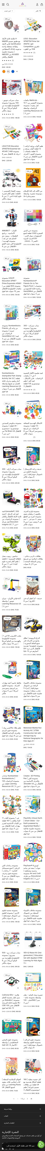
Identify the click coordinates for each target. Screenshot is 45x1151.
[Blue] (12, 71)
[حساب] (37, 4)
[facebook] (3, 1148)
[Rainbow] (8, 71)
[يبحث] (7, 4)
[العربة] (41, 4)
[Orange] (3, 71)
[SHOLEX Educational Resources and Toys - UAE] (23, 4)
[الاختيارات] (18, 32)
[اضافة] (40, 32)
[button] (27, 1099)
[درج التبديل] (3, 4)
